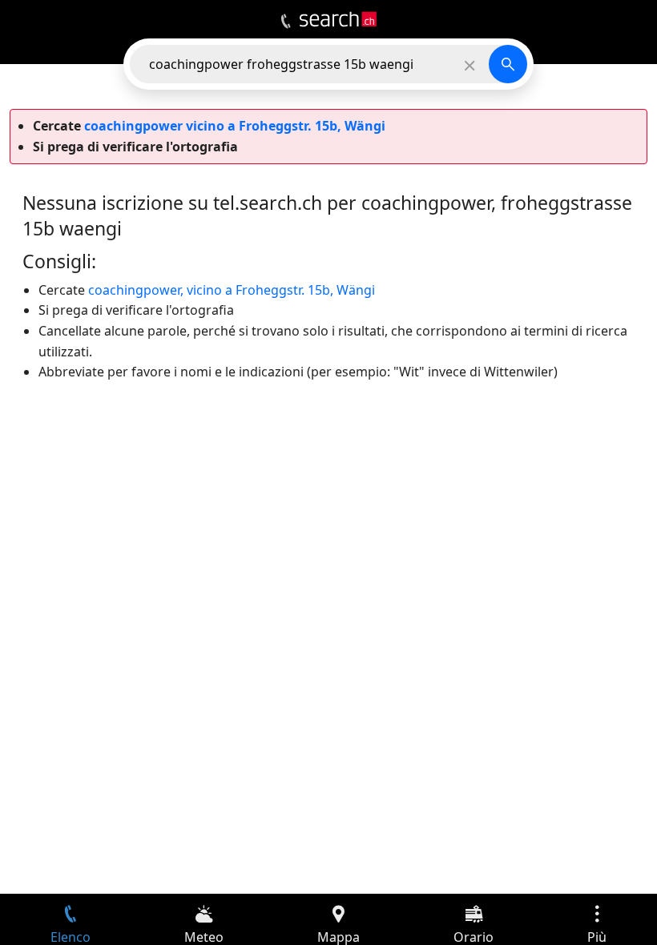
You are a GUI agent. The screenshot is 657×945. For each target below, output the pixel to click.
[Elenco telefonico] (285, 22)
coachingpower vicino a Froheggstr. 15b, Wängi (234, 126)
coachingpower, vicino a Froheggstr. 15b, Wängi (231, 290)
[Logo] (338, 19)
